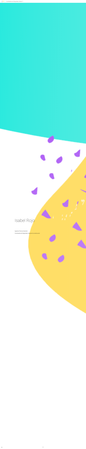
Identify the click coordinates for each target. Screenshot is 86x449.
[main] (43, 225)
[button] (43, 447)
